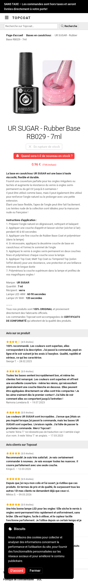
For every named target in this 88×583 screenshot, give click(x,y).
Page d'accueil (14, 35)
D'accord (16, 571)
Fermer (35, 571)
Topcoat (21, 18)
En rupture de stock (46, 147)
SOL (39, 579)
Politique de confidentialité (18, 579)
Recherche (70, 26)
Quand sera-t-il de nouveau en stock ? (45, 156)
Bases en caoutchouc (38, 35)
